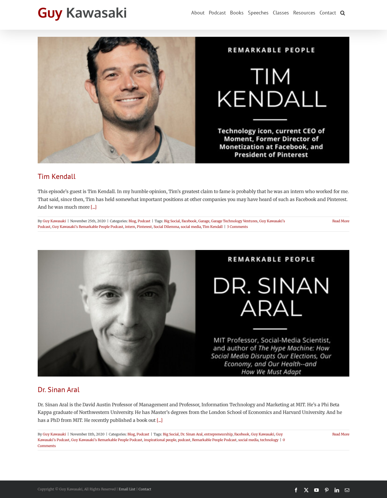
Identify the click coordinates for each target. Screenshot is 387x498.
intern (130, 227)
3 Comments (237, 227)
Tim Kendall (57, 176)
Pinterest (144, 227)
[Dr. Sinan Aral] (193, 313)
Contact (145, 489)
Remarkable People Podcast (214, 440)
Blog (132, 221)
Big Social (172, 221)
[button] (342, 12)
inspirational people (160, 440)
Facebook (189, 221)
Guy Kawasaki (54, 221)
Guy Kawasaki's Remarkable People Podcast (87, 227)
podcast (184, 440)
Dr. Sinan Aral (59, 389)
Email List (127, 489)
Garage (203, 221)
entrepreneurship (218, 434)
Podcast (144, 221)
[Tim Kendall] (193, 100)
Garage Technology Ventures (234, 221)
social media (191, 227)
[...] (94, 207)
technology (269, 440)
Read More (340, 221)
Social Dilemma (166, 227)
